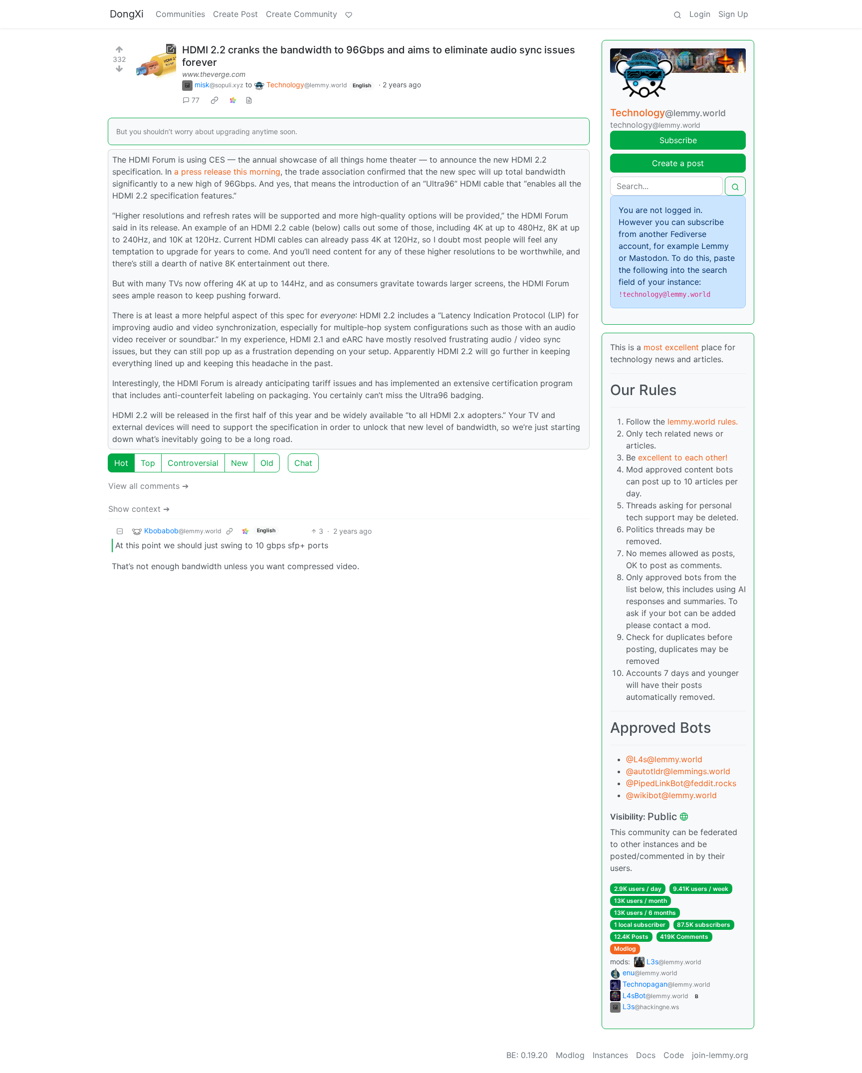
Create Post (235, 14)
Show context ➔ (139, 509)
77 (196, 100)
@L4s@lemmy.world (664, 759)
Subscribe (678, 140)
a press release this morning (227, 172)
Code (673, 1055)
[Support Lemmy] (348, 14)
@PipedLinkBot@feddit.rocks (681, 783)
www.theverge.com (213, 74)
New (239, 463)
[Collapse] (120, 531)
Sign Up (733, 14)
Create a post (678, 163)
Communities (180, 14)
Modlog (625, 948)
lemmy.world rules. (702, 422)
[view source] (249, 100)
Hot (121, 463)
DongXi (127, 14)
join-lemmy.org (720, 1055)
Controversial (193, 463)
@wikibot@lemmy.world (671, 795)
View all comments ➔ (148, 486)
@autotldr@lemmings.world (678, 771)
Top (148, 463)
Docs (645, 1055)
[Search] (677, 14)
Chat (303, 463)
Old (266, 463)
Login (699, 14)
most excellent (671, 347)
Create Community (301, 14)
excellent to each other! (682, 457)
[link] (214, 100)
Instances (610, 1055)
